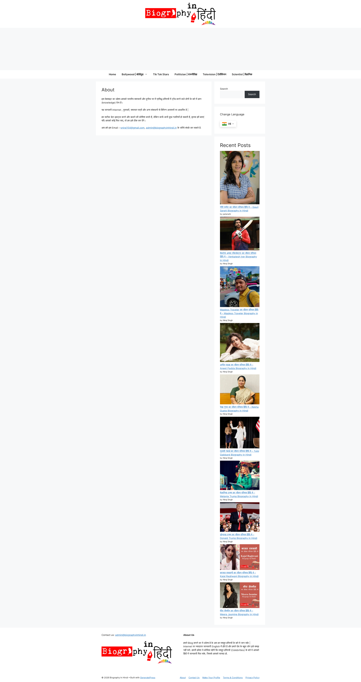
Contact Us (194, 677)
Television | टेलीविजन (214, 74)
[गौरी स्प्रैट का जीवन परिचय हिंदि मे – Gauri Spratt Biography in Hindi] (239, 178)
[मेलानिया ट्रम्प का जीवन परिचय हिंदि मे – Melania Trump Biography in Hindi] (239, 476)
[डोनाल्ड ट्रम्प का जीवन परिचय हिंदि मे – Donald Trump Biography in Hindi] (239, 517)
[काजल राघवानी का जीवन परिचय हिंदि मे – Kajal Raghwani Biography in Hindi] (239, 557)
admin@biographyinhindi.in (161, 127)
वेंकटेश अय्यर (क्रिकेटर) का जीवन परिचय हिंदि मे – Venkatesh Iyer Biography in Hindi (238, 257)
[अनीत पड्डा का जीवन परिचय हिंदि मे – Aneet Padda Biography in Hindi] (239, 343)
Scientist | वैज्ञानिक (242, 74)
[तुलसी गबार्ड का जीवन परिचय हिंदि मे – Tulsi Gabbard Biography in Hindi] (239, 433)
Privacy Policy (252, 677)
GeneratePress (147, 677)
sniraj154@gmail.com (133, 127)
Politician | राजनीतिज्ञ (186, 74)
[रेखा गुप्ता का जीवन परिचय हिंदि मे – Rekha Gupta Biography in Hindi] (239, 389)
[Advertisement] (180, 49)
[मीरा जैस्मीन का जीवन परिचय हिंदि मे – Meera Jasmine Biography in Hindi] (239, 595)
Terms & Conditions (233, 677)
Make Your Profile (211, 677)
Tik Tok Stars (161, 74)
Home (112, 74)
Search (224, 88)
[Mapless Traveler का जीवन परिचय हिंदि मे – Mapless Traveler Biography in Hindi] (239, 287)
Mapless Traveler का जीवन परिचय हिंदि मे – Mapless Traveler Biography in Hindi (239, 313)
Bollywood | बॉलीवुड (132, 74)
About (183, 677)
